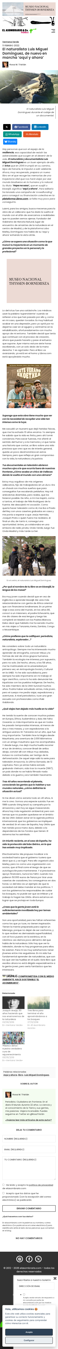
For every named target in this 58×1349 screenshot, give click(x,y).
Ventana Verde (10, 41)
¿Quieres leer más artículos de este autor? (28, 1120)
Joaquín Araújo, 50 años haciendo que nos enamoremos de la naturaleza (13, 1015)
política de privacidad (41, 1184)
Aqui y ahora (10, 1074)
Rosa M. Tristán (18, 64)
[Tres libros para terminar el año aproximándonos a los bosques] (39, 1002)
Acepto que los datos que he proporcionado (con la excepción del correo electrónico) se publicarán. (26, 1196)
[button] (19, 31)
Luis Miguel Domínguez (36, 1074)
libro (20, 1074)
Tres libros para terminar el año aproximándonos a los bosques (37, 1015)
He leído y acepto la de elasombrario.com (27, 1186)
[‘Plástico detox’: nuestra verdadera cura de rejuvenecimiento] (13, 1038)
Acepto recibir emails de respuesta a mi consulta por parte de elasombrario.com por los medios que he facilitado (38, 1301)
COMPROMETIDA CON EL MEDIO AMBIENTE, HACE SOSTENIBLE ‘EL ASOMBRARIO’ (28, 979)
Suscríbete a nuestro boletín (34, 1280)
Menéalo (33, 134)
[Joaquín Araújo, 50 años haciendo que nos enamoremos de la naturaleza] (13, 1002)
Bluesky (12, 141)
